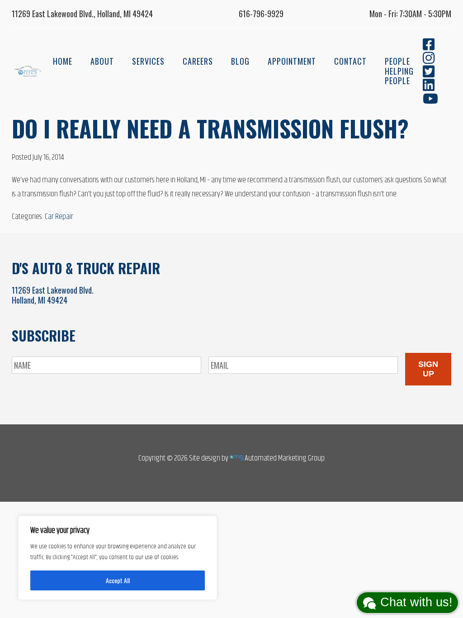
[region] (117, 558)
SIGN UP (428, 369)
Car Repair (59, 216)
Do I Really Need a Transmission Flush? (210, 128)
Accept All (118, 580)
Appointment (292, 61)
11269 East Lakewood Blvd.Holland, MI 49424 (53, 295)
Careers (198, 61)
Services (148, 61)
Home (62, 61)
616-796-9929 (261, 13)
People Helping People (399, 70)
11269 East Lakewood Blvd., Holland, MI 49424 (82, 13)
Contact (350, 61)
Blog (240, 61)
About (102, 61)
